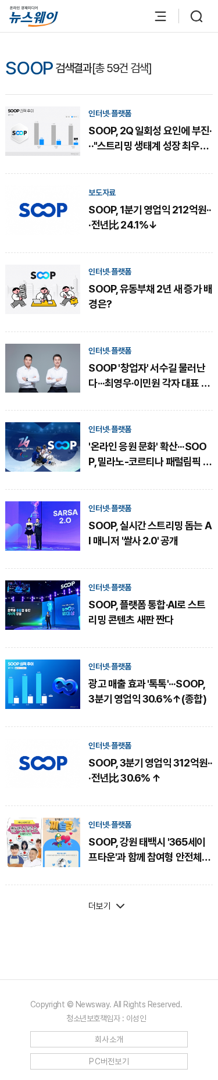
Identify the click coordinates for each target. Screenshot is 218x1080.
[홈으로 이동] (33, 16)
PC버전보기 (109, 1061)
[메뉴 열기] (154, 16)
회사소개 (109, 1039)
